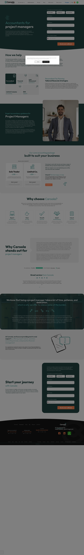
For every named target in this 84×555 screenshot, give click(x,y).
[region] (42, 60)
